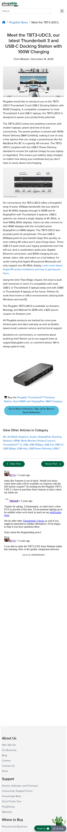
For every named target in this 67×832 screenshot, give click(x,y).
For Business (9, 750)
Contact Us (8, 765)
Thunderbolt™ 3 (12, 444)
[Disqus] (33, 510)
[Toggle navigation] (62, 11)
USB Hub (22, 448)
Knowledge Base (11, 796)
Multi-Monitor (28, 440)
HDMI (16, 440)
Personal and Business (14, 826)
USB (25, 444)
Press (5, 771)
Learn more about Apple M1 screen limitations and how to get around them (32, 269)
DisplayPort (44, 436)
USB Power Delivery (40, 448)
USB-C (56, 448)
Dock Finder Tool (11, 801)
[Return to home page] (10, 4)
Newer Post (51, 463)
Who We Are (9, 745)
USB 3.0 (49, 444)
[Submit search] (54, 10)
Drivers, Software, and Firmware (20, 785)
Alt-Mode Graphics (17, 436)
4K (4, 436)
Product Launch (46, 440)
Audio (33, 436)
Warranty (7, 812)
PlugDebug (8, 806)
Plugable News (18, 22)
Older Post (15, 463)
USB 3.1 (59, 444)
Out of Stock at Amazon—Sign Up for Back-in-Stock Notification (31, 410)
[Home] (4, 22)
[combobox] (26, 11)
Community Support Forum (17, 791)
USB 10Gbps (36, 444)
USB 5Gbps (9, 448)
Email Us (42, 828)
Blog (4, 755)
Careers (6, 760)
